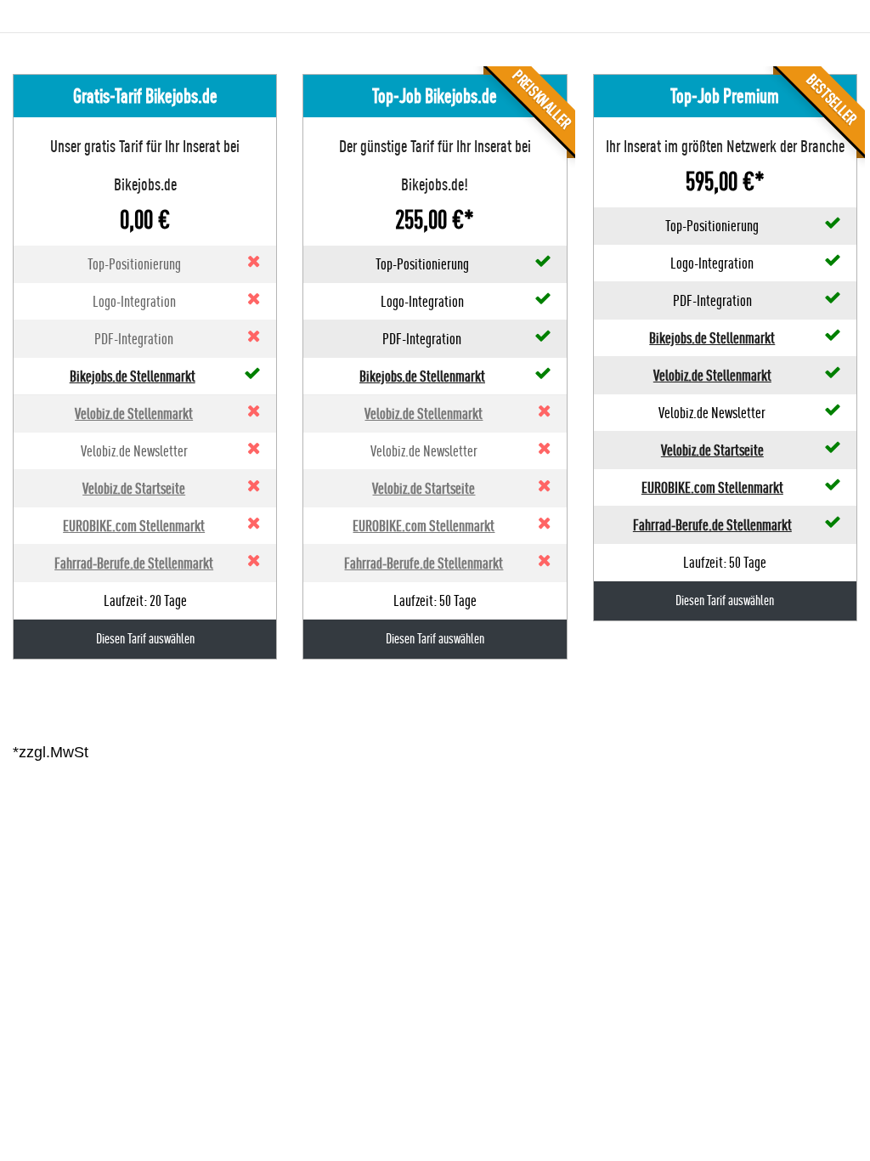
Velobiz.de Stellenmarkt (134, 413)
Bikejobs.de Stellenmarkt (132, 376)
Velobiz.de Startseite (133, 488)
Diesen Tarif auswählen (145, 639)
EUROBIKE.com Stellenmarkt (134, 526)
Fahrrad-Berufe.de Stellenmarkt (133, 563)
